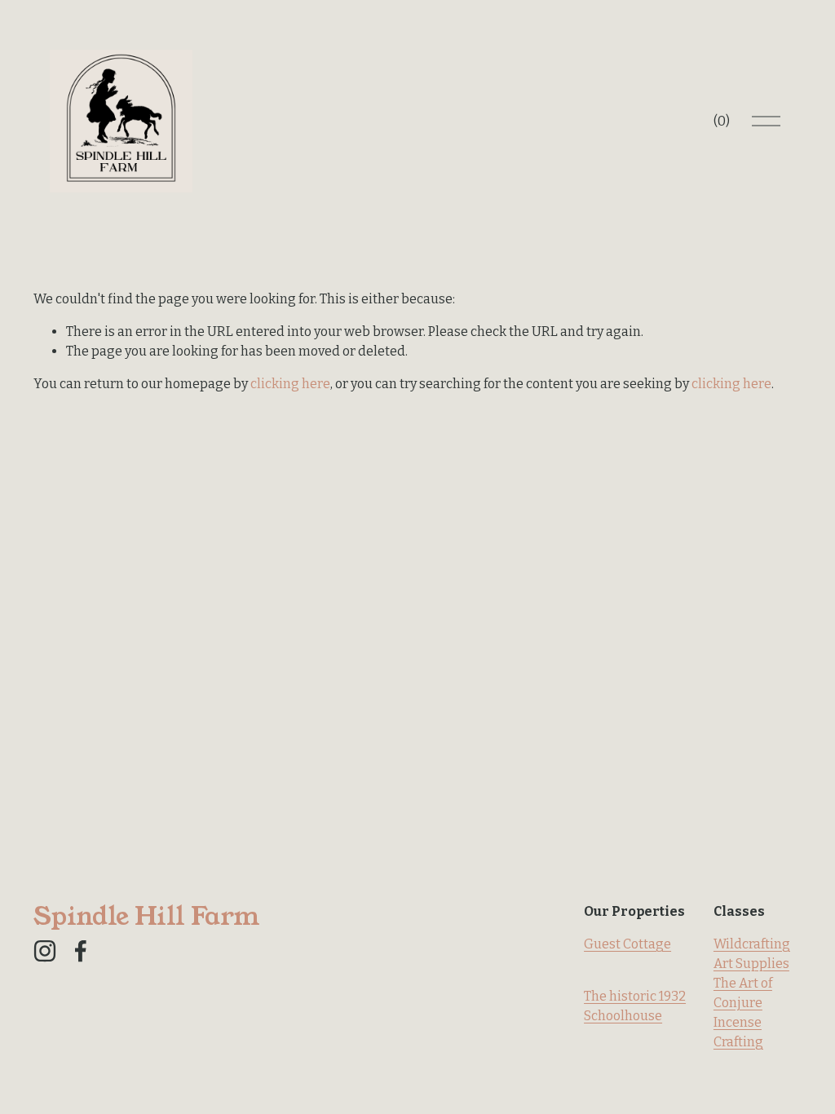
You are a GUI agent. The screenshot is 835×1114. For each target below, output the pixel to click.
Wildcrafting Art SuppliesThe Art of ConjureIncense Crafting (752, 993)
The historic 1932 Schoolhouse (635, 1005)
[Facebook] (80, 950)
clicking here (290, 383)
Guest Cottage (627, 944)
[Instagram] (44, 950)
